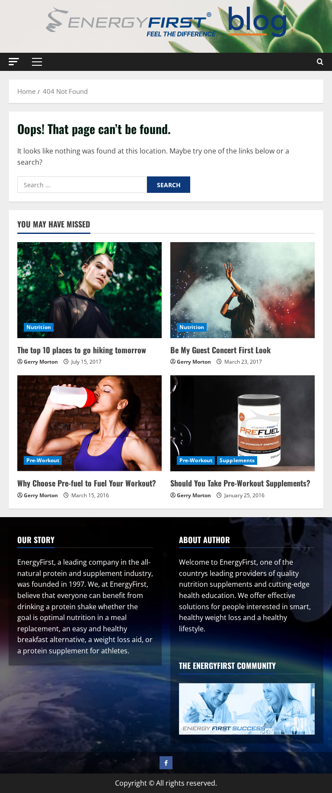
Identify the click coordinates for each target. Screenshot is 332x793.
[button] (14, 61)
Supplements (237, 460)
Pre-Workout (42, 460)
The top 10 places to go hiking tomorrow (81, 349)
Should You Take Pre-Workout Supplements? (240, 483)
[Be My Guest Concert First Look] (242, 290)
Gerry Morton (41, 361)
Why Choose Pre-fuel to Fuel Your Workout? (86, 483)
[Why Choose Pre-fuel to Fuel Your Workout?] (89, 423)
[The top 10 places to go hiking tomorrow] (89, 290)
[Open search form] (320, 62)
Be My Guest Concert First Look (220, 349)
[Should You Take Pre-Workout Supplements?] (242, 423)
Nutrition (38, 327)
